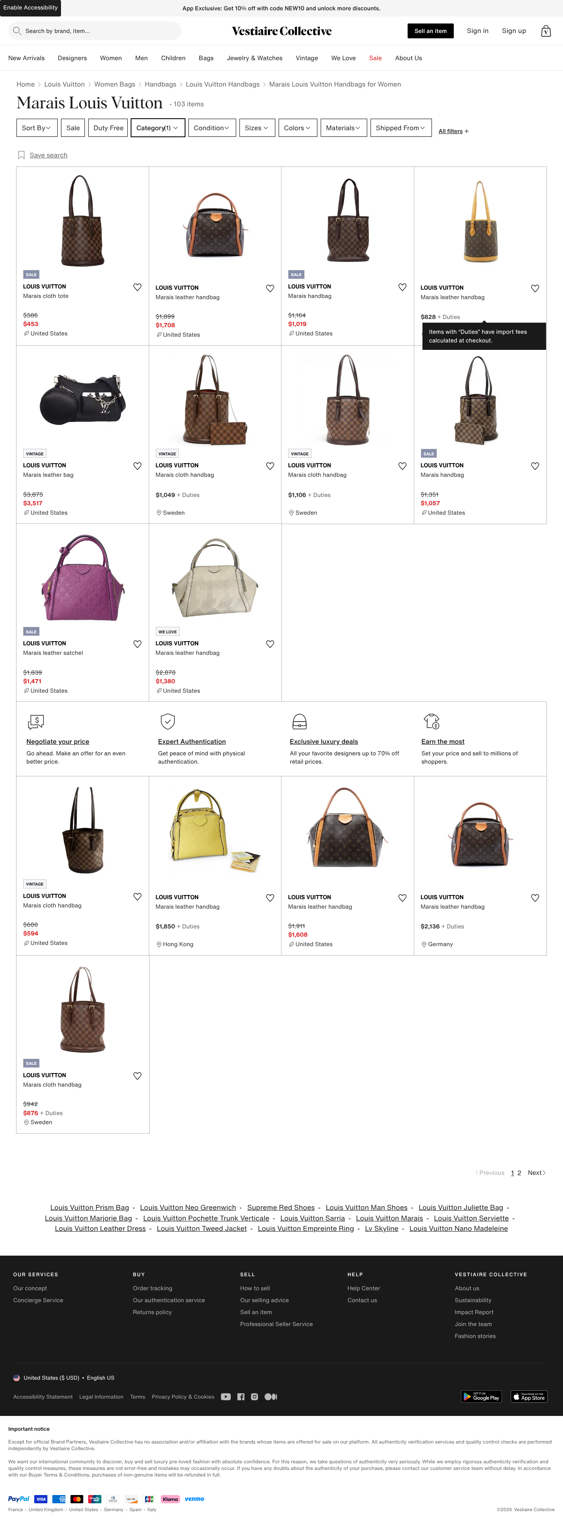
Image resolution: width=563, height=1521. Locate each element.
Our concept (30, 1288)
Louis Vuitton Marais (389, 1218)
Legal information (101, 1397)
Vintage (307, 58)
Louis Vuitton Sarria (312, 1218)
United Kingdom (46, 1510)
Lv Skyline (382, 1228)
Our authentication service (169, 1300)
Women (111, 58)
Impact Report (474, 1312)
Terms (137, 1397)
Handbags (160, 84)
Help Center (363, 1288)
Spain (135, 1510)
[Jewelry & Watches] (289, 58)
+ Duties (448, 316)
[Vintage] (324, 58)
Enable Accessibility (30, 7)
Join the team (473, 1324)
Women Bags (115, 84)
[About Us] (428, 58)
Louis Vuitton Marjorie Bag (88, 1218)
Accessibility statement (43, 1397)
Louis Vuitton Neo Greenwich (188, 1207)
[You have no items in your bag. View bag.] (546, 31)
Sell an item (431, 30)
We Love (343, 58)
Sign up (514, 30)
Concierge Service (38, 1300)
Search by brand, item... (58, 30)
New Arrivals (26, 58)
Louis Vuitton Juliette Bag (461, 1207)
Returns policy (152, 1312)
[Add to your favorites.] (138, 287)
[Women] (128, 58)
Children (173, 58)
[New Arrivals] (51, 58)
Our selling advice (264, 1300)
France (15, 1510)
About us (467, 1288)
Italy (152, 1510)
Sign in (478, 30)
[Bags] (220, 58)
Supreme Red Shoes (281, 1207)
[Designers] (93, 58)
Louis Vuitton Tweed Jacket (201, 1228)
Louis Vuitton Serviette (471, 1218)
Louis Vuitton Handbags (223, 84)
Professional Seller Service (276, 1324)
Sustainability (473, 1300)
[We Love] (362, 58)
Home (25, 84)
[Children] (192, 58)
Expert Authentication (192, 741)
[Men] (154, 58)
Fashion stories (475, 1336)
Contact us (362, 1300)
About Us (408, 58)
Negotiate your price (57, 741)
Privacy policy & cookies (183, 1397)
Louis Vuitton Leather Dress (100, 1228)
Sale (375, 58)
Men (141, 58)
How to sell (255, 1288)
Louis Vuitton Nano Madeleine (458, 1228)
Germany (114, 1510)
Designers (72, 58)
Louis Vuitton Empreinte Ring (306, 1228)
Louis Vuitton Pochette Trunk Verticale (206, 1218)
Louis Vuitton (64, 84)
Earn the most (443, 741)
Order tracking (152, 1288)
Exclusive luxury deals (324, 741)
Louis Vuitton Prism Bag (89, 1207)
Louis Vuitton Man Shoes (366, 1207)
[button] (546, 31)
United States (84, 1510)
